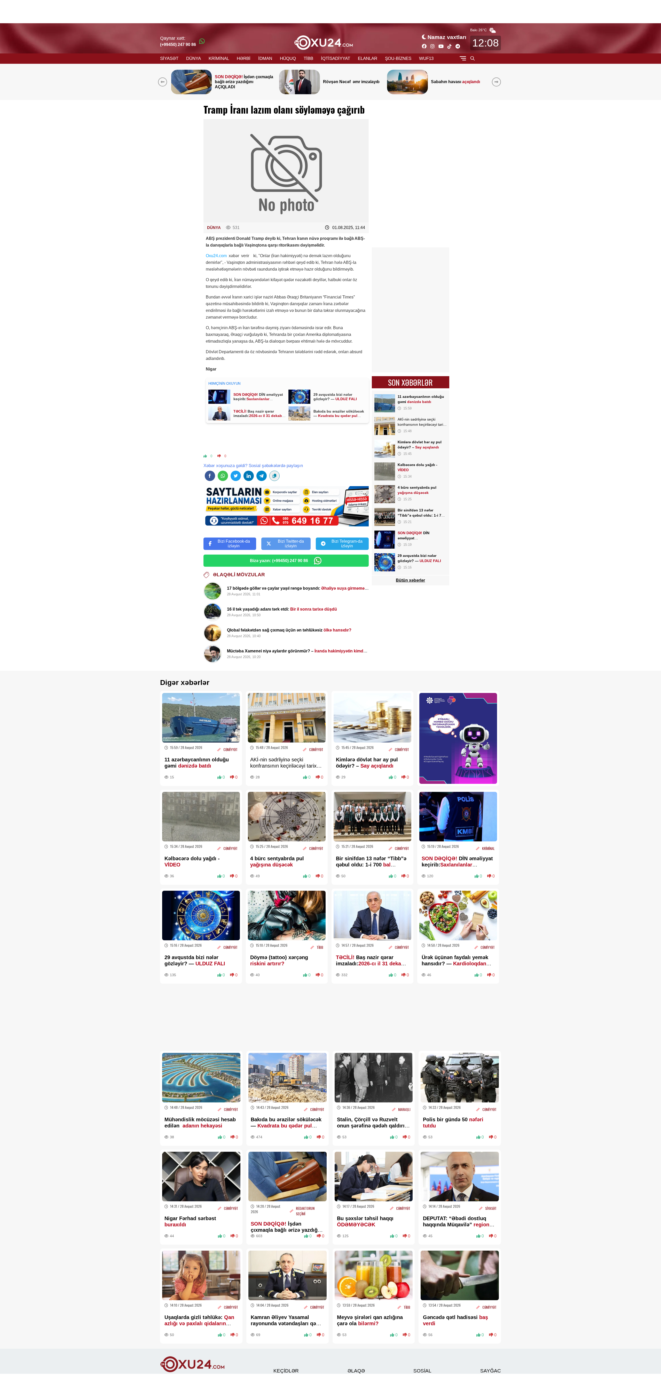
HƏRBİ (243, 58)
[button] (497, 82)
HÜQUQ (288, 58)
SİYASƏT (169, 58)
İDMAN (265, 58)
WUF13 (426, 58)
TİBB (308, 58)
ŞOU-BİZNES (398, 58)
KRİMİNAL (219, 58)
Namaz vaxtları (447, 37)
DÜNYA (193, 58)
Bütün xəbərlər (410, 580)
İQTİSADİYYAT (335, 58)
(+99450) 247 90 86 (178, 44)
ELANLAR (367, 58)
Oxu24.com (216, 256)
